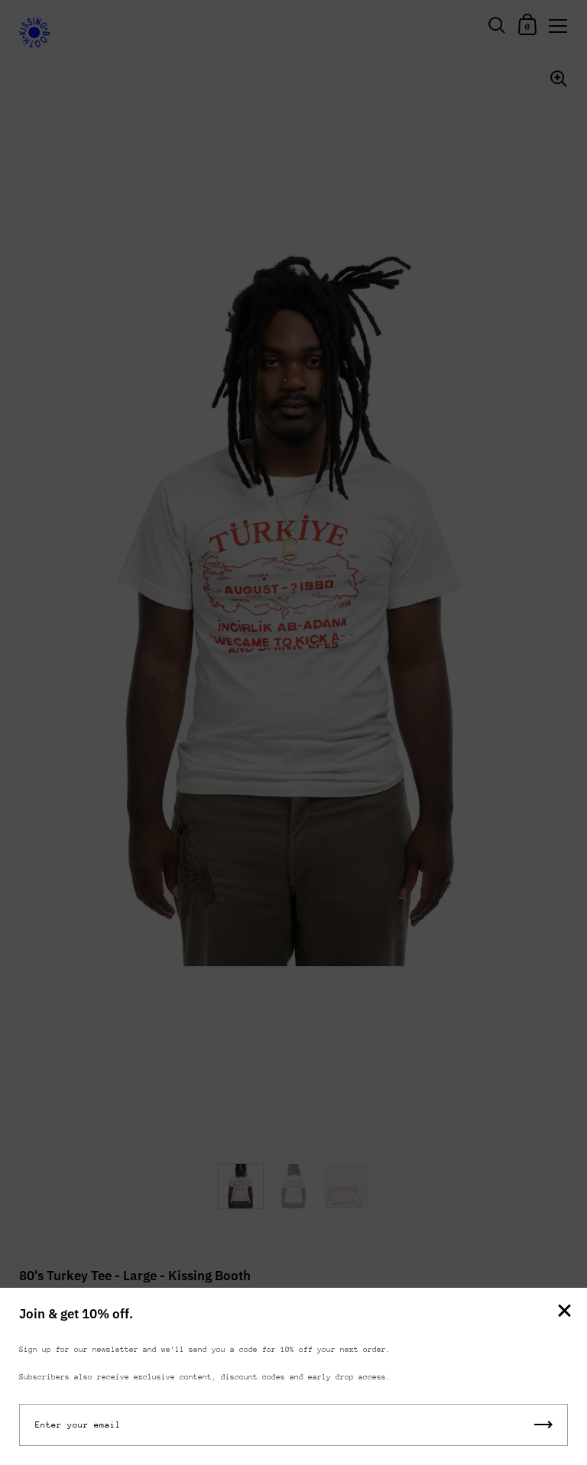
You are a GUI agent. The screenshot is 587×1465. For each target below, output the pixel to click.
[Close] (564, 1312)
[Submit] (543, 1425)
